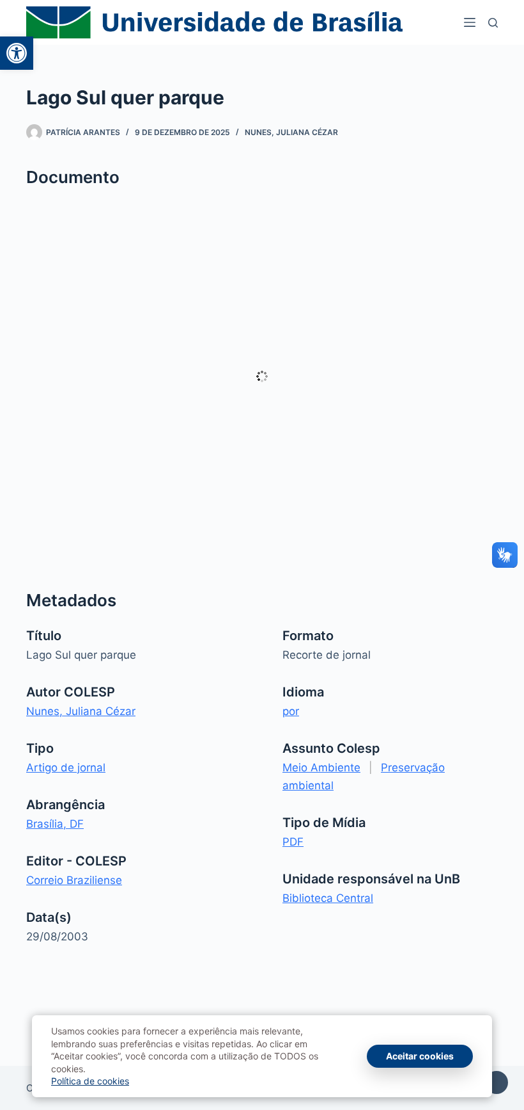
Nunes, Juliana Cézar (291, 132)
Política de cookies (90, 1080)
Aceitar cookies (420, 1055)
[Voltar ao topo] (496, 1082)
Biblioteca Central (327, 898)
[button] (16, 53)
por (290, 711)
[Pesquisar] (493, 23)
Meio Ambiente (321, 767)
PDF (293, 841)
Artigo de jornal (65, 767)
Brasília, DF (55, 823)
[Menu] (469, 22)
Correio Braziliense (74, 880)
